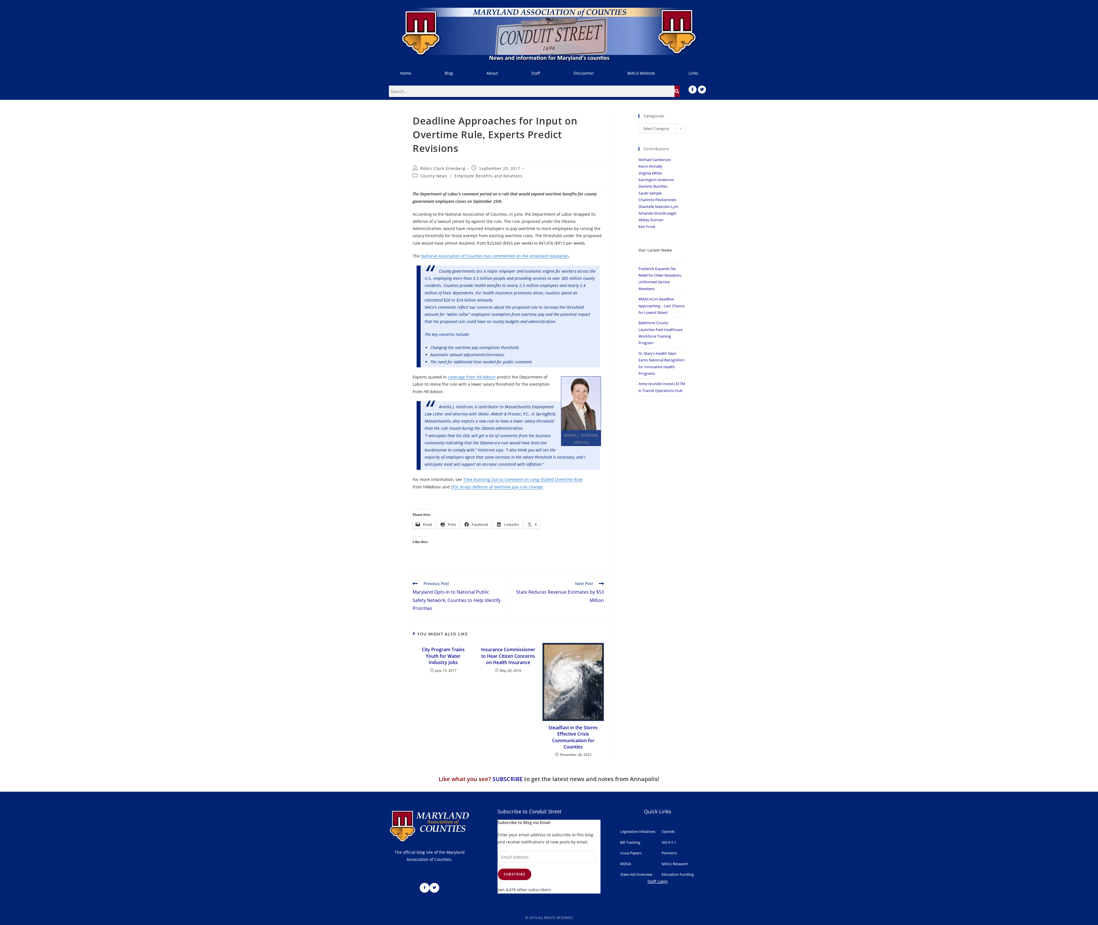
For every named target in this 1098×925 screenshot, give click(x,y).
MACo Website (641, 73)
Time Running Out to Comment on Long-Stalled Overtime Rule (522, 479)
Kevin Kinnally (650, 166)
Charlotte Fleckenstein (657, 199)
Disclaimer (584, 73)
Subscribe (515, 874)
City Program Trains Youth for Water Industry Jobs (443, 655)
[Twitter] (702, 90)
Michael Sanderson (654, 159)
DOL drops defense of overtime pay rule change (497, 487)
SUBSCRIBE (507, 779)
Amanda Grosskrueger (657, 213)
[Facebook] (693, 90)
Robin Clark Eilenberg (443, 168)
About (492, 73)
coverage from (472, 377)
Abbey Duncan (650, 219)
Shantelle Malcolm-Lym (658, 206)
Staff (535, 73)
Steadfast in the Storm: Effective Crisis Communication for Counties (573, 737)
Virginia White (650, 173)
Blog (449, 73)
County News (433, 176)
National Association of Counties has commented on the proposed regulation (495, 256)
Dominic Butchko (653, 186)
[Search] (677, 91)
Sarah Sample (650, 193)
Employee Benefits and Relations (488, 176)
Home (405, 73)
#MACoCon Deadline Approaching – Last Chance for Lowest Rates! (661, 305)
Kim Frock (646, 226)
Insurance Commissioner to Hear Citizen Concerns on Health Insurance (508, 655)
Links (693, 73)
